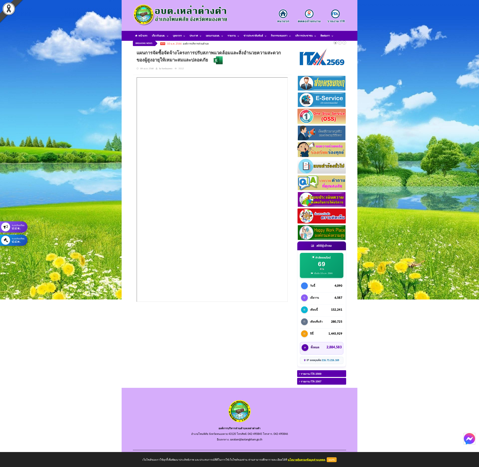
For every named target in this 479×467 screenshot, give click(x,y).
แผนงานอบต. (213, 36)
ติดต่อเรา (325, 36)
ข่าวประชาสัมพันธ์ (253, 36)
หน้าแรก (142, 36)
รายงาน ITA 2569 (310, 373)
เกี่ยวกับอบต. (158, 36)
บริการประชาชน (304, 36)
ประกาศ (194, 36)
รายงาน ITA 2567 (310, 381)
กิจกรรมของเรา (279, 36)
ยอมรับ (332, 459)
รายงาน (232, 36)
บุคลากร (177, 36)
